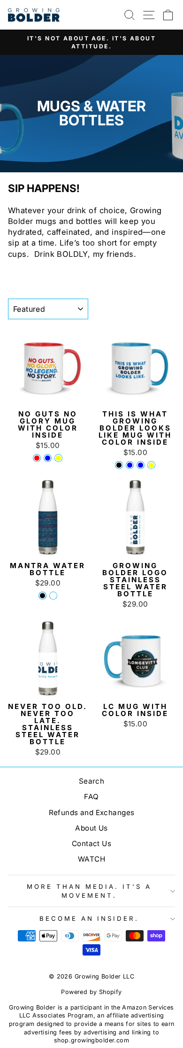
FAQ (91, 796)
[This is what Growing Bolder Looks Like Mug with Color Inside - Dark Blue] (129, 465)
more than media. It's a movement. (89, 891)
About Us (91, 828)
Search (91, 781)
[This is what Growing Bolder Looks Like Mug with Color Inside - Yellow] (151, 465)
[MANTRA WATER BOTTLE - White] (53, 595)
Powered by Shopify (91, 991)
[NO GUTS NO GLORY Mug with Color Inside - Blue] (47, 458)
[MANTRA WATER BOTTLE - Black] (42, 595)
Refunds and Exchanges (92, 812)
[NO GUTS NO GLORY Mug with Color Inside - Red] (36, 458)
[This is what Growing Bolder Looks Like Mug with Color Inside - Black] (118, 465)
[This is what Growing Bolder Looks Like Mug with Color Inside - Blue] (140, 465)
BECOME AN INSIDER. (89, 918)
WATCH (91, 859)
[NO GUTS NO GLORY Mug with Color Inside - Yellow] (58, 458)
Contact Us (91, 843)
